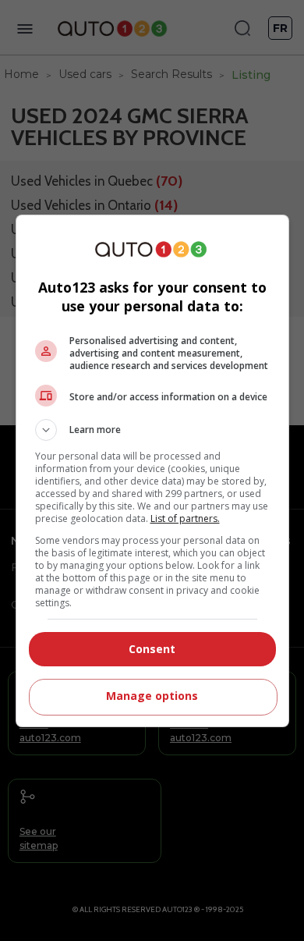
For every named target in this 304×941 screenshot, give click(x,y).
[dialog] (152, 471)
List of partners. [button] (185, 518)
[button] (152, 430)
